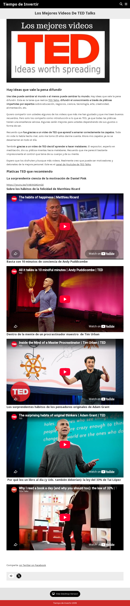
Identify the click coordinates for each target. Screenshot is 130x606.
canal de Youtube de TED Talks (73, 164)
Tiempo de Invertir (21, 4)
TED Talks (53, 100)
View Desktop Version (66, 593)
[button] (126, 4)
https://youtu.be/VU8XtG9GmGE (25, 184)
